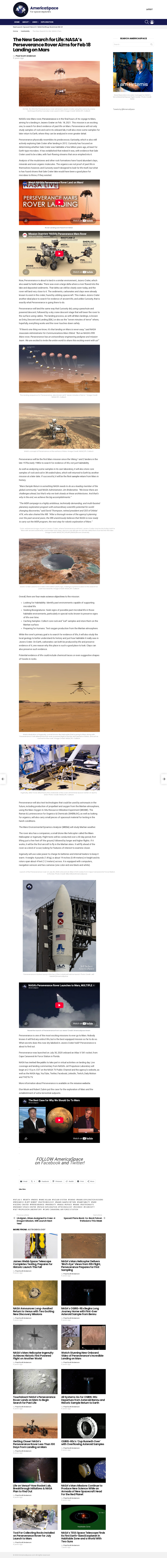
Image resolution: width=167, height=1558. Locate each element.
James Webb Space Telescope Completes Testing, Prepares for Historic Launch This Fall (32, 1264)
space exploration (48, 1207)
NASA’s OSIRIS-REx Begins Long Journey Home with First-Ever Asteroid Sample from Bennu (80, 1311)
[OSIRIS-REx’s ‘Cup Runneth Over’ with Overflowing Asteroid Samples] (83, 1425)
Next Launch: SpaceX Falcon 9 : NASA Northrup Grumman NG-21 (38, 27)
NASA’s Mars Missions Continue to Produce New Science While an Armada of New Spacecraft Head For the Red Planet (81, 1490)
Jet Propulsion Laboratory (28, 1209)
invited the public (37, 1062)
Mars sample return (66, 1202)
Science (79, 1207)
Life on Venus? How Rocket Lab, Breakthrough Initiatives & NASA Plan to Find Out (32, 1488)
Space (69, 1204)
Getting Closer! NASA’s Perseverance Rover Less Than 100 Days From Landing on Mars (34, 1444)
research (19, 1202)
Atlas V (18, 1199)
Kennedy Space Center (25, 1207)
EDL (51, 319)
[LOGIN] (152, 22)
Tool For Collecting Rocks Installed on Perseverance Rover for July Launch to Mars (34, 1535)
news (35, 1199)
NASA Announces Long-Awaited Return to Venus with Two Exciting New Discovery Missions (33, 1311)
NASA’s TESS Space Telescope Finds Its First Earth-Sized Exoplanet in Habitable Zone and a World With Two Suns (83, 1537)
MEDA (66, 827)
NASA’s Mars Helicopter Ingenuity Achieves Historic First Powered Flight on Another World (33, 1355)
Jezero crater (22, 1204)
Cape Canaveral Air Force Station (61, 1209)
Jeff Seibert (31, 1202)
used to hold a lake (33, 284)
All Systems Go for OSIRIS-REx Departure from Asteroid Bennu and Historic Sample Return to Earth (83, 1400)
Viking (72, 1199)
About (25, 22)
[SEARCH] (147, 22)
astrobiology (47, 1202)
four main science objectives (50, 596)
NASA (61, 1204)
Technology (66, 1207)
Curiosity (74, 139)
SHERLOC (74, 813)
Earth (27, 1199)
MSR (94, 1202)
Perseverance (49, 119)
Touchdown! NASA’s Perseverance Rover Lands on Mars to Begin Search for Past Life (34, 1400)
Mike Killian (45, 1199)
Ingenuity (51, 1204)
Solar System (60, 1199)
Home (17, 22)
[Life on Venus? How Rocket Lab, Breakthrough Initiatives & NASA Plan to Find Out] (35, 1470)
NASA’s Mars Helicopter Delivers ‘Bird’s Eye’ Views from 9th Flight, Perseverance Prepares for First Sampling (81, 1266)
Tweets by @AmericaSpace (124, 109)
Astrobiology (36, 1229)
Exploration (47, 22)
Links (34, 22)
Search (151, 45)
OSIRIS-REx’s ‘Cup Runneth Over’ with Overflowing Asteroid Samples (82, 1443)
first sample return (76, 476)
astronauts (88, 1204)
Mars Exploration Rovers (90, 1199)
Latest (149, 9)
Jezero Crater (47, 122)
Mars (76, 1204)
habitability (84, 1202)
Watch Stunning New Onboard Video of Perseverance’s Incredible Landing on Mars (82, 1355)
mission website (82, 1083)
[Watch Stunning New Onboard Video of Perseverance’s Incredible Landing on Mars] (83, 1337)
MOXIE (84, 810)
